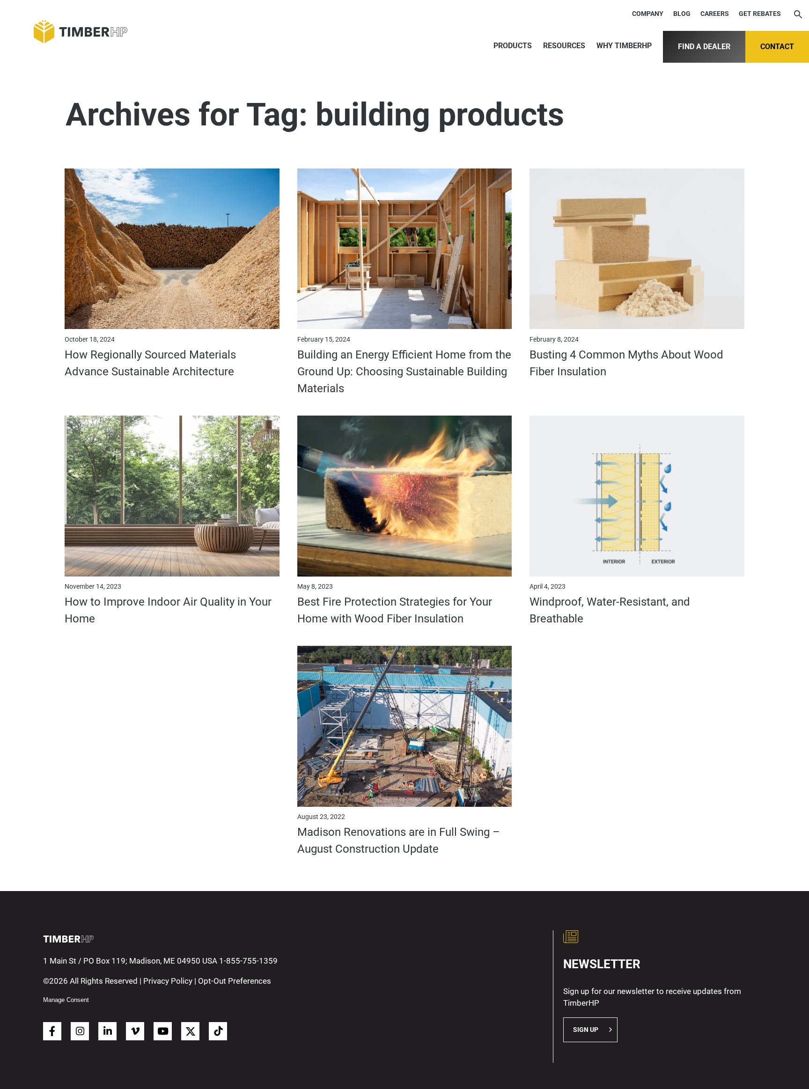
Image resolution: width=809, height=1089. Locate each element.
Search (798, 15)
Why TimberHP (624, 45)
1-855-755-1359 (248, 960)
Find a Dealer (704, 46)
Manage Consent (66, 999)
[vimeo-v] (135, 1031)
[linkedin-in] (107, 1031)
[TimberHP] (73, 31)
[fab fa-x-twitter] (190, 1031)
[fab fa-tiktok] (218, 1031)
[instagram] (80, 1031)
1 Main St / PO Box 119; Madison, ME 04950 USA (130, 960)
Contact (777, 46)
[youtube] (163, 1031)
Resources (564, 45)
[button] (590, 1029)
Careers (714, 13)
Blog (682, 13)
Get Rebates (760, 13)
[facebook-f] (52, 1031)
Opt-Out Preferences (234, 981)
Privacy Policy (167, 981)
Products (512, 45)
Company (647, 13)
